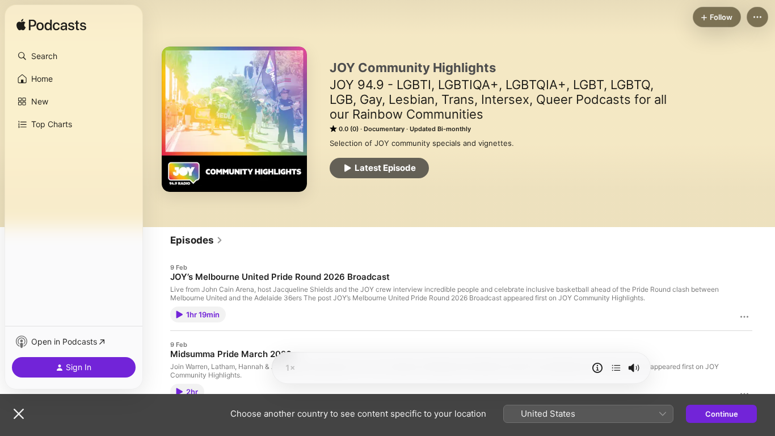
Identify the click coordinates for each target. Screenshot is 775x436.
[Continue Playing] (616, 368)
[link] (196, 240)
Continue (721, 413)
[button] (73, 56)
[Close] (19, 414)
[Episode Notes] (597, 368)
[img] (51, 25)
